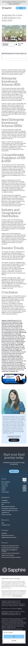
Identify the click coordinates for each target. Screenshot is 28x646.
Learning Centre (6, 525)
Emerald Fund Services (8, 535)
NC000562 (5, 613)
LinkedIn (4, 488)
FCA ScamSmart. (17, 596)
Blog (3, 523)
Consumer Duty (6, 502)
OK (14, 636)
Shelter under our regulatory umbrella (9, 550)
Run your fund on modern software (11, 557)
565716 (20, 608)
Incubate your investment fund (10, 545)
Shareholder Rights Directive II (10, 510)
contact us (14, 471)
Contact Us (5, 486)
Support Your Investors (8, 555)
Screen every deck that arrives (10, 547)
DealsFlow (4, 533)
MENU (21, 8)
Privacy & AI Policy (7, 514)
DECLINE (14, 640)
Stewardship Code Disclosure (9, 508)
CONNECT (14, 440)
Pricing (3, 490)
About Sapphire (6, 482)
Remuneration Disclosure (8, 506)
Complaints (5, 500)
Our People (5, 484)
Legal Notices (5, 512)
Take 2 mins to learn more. (14, 4)
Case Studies (5, 492)
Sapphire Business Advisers (9, 537)
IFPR (3, 504)
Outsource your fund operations (10, 553)
